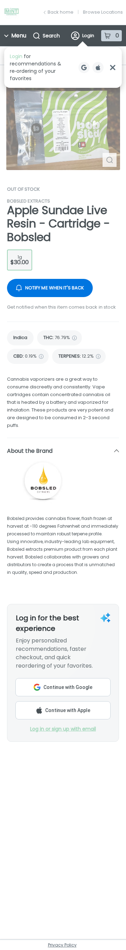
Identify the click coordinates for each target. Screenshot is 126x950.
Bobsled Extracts (28, 201)
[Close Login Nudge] (112, 67)
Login (88, 35)
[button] (63, 67)
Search (51, 35)
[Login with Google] (84, 67)
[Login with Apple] (98, 67)
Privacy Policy (62, 945)
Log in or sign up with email (63, 728)
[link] (20, 337)
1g (19, 260)
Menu (18, 35)
